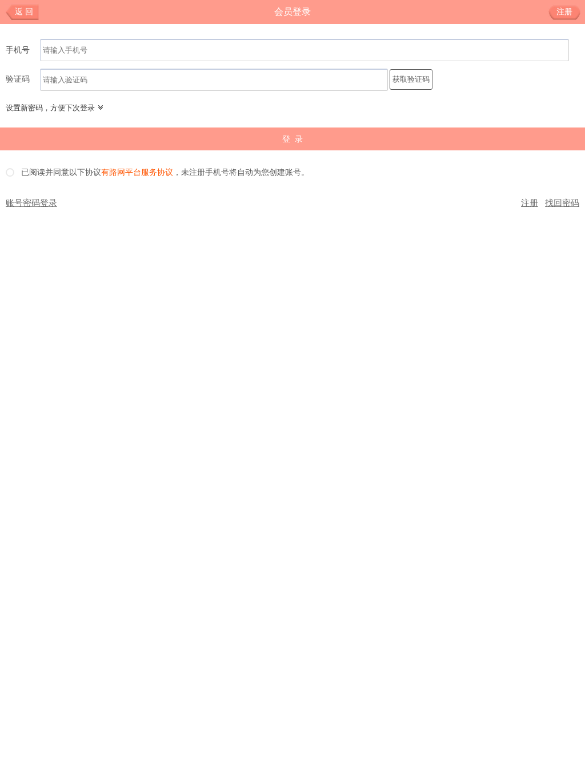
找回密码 (562, 203)
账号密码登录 (31, 203)
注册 (564, 11)
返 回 (24, 11)
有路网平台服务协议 (137, 173)
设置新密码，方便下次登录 (50, 107)
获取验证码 (411, 79)
